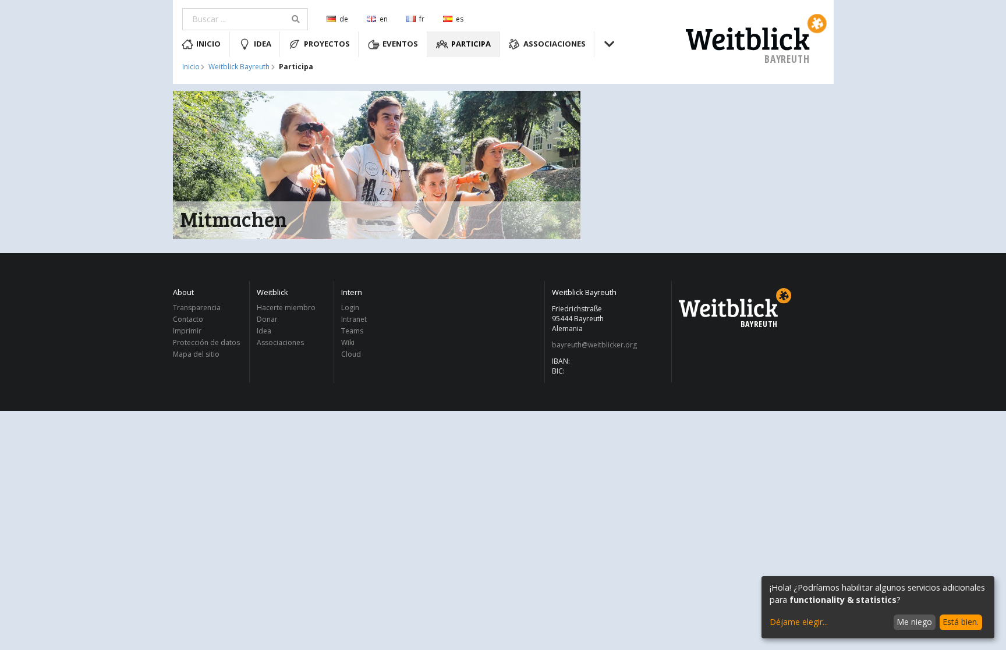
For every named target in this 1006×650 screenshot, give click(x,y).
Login (350, 308)
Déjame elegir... (799, 622)
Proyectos (327, 43)
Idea (262, 43)
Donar (267, 319)
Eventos (400, 43)
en (384, 19)
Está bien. (961, 621)
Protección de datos (206, 342)
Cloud (351, 353)
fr (421, 19)
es (459, 19)
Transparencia (197, 308)
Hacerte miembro (286, 308)
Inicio (208, 43)
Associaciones (554, 43)
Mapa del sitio (196, 353)
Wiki (348, 342)
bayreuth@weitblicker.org (594, 345)
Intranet (354, 319)
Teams (352, 331)
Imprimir (187, 331)
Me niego (914, 621)
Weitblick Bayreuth (239, 67)
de (343, 19)
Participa (471, 43)
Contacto (188, 319)
